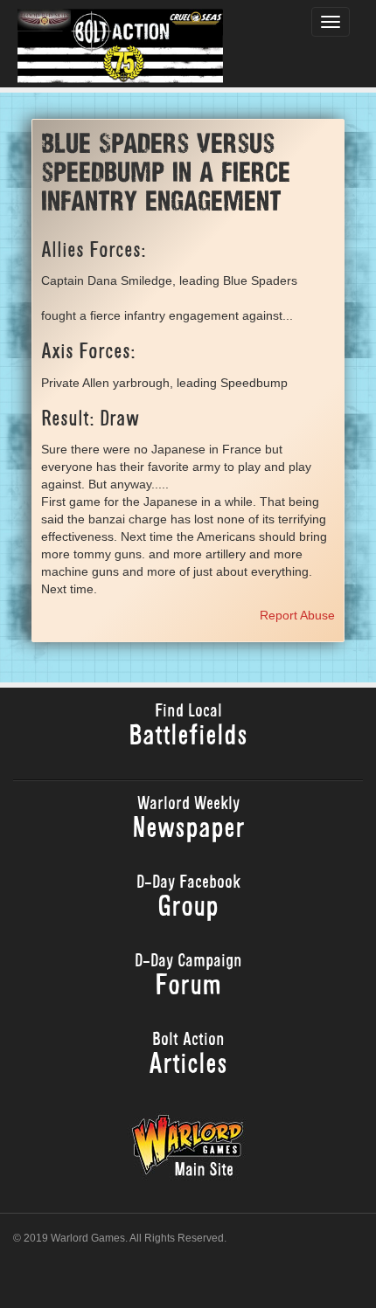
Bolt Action (188, 1056)
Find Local (188, 727)
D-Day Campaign (188, 977)
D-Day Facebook (188, 899)
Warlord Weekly (188, 820)
